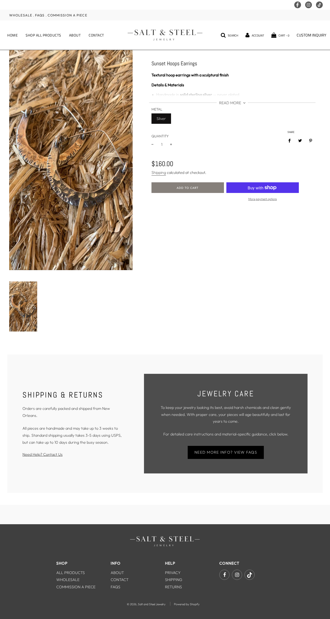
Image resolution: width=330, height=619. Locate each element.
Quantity (160, 136)
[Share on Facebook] (290, 140)
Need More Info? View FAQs (225, 452)
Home (12, 35)
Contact (96, 35)
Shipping (158, 172)
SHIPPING (173, 579)
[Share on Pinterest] (311, 140)
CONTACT (120, 579)
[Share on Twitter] (300, 140)
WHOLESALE (67, 579)
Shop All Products (43, 35)
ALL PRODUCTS (70, 572)
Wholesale (20, 15)
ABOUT (117, 572)
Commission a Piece (67, 15)
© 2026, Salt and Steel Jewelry (146, 604)
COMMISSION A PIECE (75, 586)
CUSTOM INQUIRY (311, 35)
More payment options (262, 199)
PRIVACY (172, 572)
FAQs (39, 15)
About (75, 35)
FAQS (115, 586)
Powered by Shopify (187, 604)
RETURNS (173, 586)
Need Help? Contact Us (42, 454)
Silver (161, 118)
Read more (230, 102)
